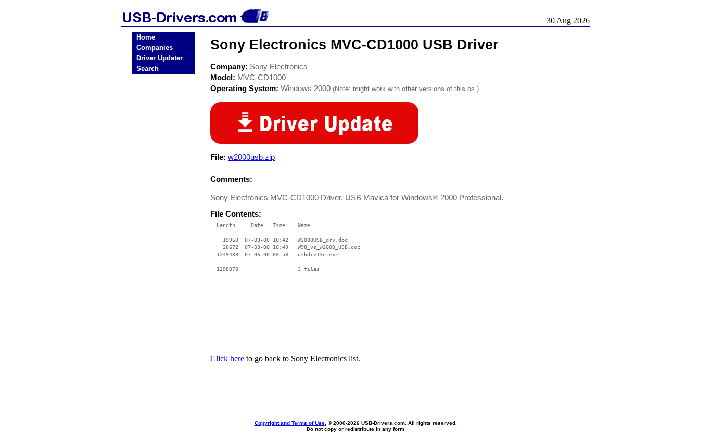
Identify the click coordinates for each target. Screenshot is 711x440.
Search (147, 68)
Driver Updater (159, 58)
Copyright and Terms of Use (290, 423)
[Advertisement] (163, 240)
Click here (227, 358)
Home (145, 37)
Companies (154, 48)
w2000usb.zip (251, 157)
